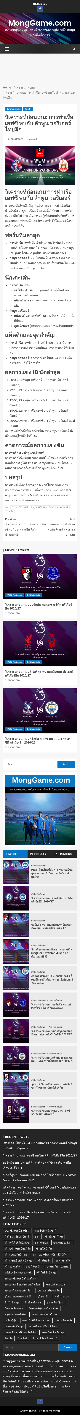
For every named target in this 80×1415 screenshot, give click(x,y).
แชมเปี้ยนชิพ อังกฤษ (52, 1332)
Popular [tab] (40, 854)
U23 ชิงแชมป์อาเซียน (17, 1230)
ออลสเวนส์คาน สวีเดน (44, 1314)
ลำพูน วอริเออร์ (39, 507)
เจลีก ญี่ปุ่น (11, 1320)
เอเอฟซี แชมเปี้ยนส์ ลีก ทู (43, 1326)
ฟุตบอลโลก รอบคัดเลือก (18, 1290)
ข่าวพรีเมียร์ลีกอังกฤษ (17, 1242)
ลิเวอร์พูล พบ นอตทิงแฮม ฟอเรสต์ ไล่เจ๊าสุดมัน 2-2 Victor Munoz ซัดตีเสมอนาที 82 (51, 953)
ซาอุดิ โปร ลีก (33, 1266)
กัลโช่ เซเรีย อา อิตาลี (17, 1236)
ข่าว (37, 1236)
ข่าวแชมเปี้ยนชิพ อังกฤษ (18, 1260)
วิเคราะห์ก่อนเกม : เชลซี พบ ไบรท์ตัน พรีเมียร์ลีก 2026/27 (40, 1155)
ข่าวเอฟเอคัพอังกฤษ (16, 1254)
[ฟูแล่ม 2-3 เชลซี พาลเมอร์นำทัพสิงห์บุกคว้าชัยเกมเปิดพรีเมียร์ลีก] (16, 1084)
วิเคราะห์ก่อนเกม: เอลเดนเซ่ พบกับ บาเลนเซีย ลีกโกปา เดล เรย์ (21, 526)
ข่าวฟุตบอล (41, 1242)
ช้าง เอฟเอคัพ (12, 1266)
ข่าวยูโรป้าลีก (44, 1248)
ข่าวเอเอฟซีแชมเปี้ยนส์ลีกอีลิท (50, 1254)
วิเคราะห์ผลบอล (13, 109)
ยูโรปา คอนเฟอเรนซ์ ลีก (18, 1296)
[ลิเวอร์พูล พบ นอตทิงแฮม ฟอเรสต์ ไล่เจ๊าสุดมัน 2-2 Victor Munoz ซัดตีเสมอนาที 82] (16, 951)
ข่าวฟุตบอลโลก (62, 1242)
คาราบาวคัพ (63, 1260)
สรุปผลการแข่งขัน (15, 1314)
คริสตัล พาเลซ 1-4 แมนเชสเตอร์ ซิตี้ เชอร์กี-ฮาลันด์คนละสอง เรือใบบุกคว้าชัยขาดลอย (52, 979)
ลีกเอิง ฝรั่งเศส (33, 1302)
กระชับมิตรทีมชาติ (45, 1230)
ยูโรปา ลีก (43, 1296)
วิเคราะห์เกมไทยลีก (59, 507)
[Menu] (6, 49)
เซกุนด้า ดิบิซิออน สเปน (35, 1320)
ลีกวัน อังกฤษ (12, 1302)
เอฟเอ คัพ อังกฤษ (14, 1326)
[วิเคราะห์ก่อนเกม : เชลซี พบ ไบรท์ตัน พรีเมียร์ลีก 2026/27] (16, 898)
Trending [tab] (65, 854)
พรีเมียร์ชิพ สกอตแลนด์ (18, 1272)
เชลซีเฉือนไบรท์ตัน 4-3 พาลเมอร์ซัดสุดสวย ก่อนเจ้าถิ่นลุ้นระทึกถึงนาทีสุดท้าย (52, 873)
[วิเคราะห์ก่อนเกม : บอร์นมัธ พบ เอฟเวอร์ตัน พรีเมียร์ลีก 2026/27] (40, 576)
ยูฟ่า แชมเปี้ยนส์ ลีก (49, 1290)
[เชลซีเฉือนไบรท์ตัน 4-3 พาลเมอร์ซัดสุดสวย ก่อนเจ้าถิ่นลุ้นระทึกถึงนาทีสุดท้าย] (16, 872)
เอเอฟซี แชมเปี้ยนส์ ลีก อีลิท (20, 1332)
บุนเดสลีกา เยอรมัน (58, 1266)
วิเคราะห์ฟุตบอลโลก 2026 (43, 1308)
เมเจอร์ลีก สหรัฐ (64, 1320)
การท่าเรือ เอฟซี (20, 507)
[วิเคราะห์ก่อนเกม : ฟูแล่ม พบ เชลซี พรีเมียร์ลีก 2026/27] (16, 1111)
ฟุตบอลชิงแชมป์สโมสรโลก (20, 1278)
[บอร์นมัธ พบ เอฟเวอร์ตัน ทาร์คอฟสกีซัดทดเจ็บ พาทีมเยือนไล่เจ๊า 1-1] (16, 925)
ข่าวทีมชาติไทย (54, 1236)
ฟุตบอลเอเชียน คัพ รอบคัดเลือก (22, 1284)
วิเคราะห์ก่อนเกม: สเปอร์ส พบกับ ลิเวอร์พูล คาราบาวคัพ (58, 526)
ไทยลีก (28, 109)
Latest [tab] (13, 854)
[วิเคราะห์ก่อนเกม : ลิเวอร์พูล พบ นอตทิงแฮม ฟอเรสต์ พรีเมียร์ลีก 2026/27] (40, 643)
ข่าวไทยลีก (44, 1260)
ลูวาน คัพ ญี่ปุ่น (55, 1302)
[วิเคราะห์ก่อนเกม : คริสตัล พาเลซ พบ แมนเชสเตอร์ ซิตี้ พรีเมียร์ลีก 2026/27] (40, 710)
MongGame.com (40, 23)
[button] (6, 49)
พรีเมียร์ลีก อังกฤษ (14, 595)
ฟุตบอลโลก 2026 (55, 1284)
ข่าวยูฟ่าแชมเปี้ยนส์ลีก (18, 1248)
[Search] (74, 48)
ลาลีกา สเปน (62, 1296)
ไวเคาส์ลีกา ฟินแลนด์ (45, 1338)
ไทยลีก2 (22, 1338)
